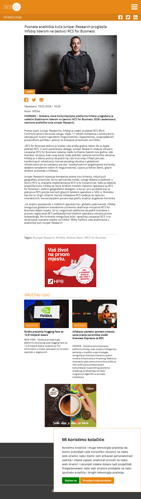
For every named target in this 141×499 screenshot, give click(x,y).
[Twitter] (34, 100)
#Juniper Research (43, 237)
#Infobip (60, 237)
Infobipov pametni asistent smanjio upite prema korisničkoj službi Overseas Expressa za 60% (93, 334)
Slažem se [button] (71, 480)
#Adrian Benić (75, 237)
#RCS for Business (95, 237)
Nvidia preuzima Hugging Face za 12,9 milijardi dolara (43, 333)
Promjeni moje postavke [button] (97, 480)
